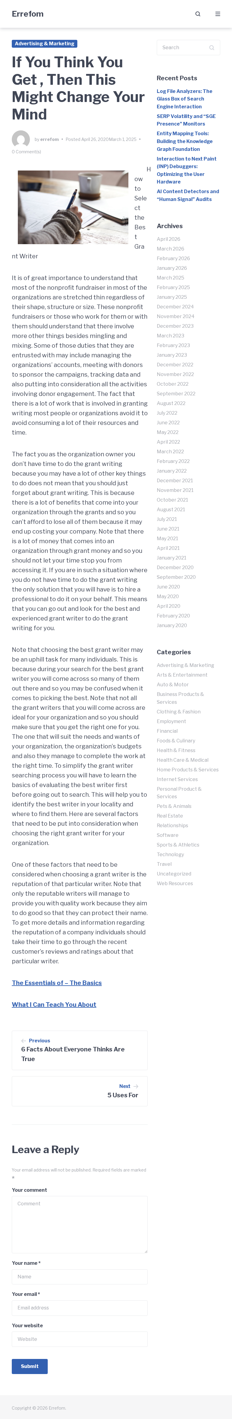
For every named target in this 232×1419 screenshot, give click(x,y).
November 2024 (176, 316)
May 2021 (167, 538)
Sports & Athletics (178, 845)
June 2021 (168, 529)
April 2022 (168, 442)
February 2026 (173, 258)
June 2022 (168, 423)
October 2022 (172, 384)
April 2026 (168, 239)
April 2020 (168, 606)
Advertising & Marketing (44, 43)
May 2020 (168, 596)
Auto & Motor (173, 684)
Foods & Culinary (176, 741)
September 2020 (176, 577)
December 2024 (175, 307)
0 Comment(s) (26, 151)
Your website (27, 1325)
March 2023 (170, 336)
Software (168, 835)
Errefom (28, 13)
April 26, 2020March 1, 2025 (109, 139)
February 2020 (173, 616)
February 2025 (173, 287)
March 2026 (170, 249)
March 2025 (170, 278)
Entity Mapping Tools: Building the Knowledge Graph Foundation (185, 141)
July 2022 (167, 413)
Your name (26, 1263)
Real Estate (170, 816)
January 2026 (172, 268)
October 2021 (172, 500)
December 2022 (175, 365)
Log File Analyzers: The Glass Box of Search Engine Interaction (184, 99)
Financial (167, 731)
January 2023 (172, 355)
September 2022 (176, 394)
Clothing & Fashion (179, 712)
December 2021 (175, 480)
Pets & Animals (174, 806)
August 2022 (171, 403)
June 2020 (168, 587)
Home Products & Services (188, 770)
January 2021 (171, 558)
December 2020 (175, 567)
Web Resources (175, 883)
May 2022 (168, 432)
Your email (26, 1294)
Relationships (172, 825)
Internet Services (177, 779)
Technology (170, 854)
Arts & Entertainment (182, 675)
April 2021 (168, 548)
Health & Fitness (176, 750)
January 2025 (172, 297)
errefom (49, 139)
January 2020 (172, 625)
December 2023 (175, 326)
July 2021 (167, 519)
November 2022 (175, 374)
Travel (164, 864)
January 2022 (172, 471)
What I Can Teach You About (54, 1004)
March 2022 (170, 451)
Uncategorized (174, 874)
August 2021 (171, 509)
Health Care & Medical (182, 760)
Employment (171, 721)
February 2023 (173, 345)
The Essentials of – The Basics (57, 983)
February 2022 (173, 461)
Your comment (29, 1190)
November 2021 (175, 490)
